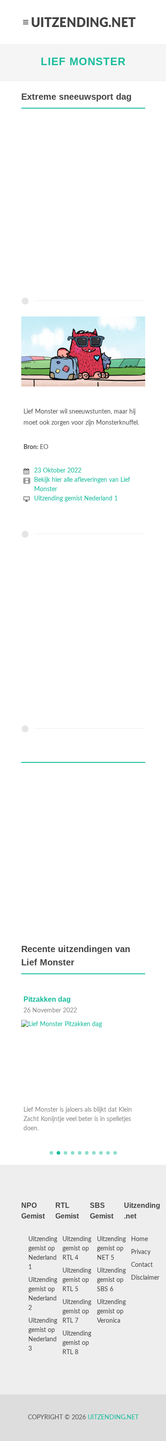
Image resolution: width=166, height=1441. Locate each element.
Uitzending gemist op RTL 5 (76, 1280)
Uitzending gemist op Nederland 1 (42, 1253)
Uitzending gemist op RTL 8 (76, 1343)
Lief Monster (83, 61)
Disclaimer (145, 1278)
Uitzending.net (113, 1417)
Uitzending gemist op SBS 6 (111, 1280)
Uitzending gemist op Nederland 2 (42, 1294)
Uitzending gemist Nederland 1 (76, 499)
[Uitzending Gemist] (83, 22)
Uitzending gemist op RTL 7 (76, 1311)
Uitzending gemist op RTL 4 (76, 1248)
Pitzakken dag (47, 999)
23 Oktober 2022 (57, 471)
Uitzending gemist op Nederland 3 (42, 1335)
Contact (142, 1265)
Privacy (141, 1252)
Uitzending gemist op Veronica (111, 1311)
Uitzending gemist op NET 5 (111, 1248)
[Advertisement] (83, 205)
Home (139, 1239)
